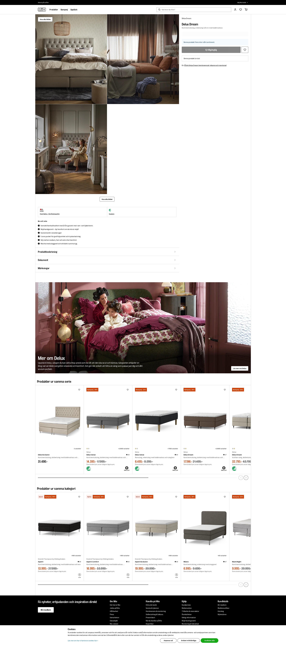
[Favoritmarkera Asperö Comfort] (127, 496)
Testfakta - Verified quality (50, 214)
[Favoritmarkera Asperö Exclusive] (176, 496)
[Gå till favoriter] (240, 9)
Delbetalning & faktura (154, 614)
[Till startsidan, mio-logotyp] (42, 9)
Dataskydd (114, 620)
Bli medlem (46, 609)
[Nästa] (246, 477)
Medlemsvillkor (223, 608)
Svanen (111, 214)
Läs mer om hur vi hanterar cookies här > (83, 640)
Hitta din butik (151, 605)
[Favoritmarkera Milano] (225, 496)
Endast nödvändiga (188, 640)
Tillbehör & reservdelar (190, 611)
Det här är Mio (115, 605)
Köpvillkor (150, 624)
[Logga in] (235, 9)
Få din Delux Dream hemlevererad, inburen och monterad (205, 65)
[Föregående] (241, 477)
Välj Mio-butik (241, 2)
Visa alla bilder (45, 19)
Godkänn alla (209, 640)
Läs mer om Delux (239, 368)
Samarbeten (114, 617)
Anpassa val (168, 640)
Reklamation (187, 608)
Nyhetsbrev (222, 614)
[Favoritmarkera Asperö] (79, 496)
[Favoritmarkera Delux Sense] (127, 389)
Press (112, 614)
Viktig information (189, 617)
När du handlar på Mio (154, 620)
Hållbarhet (114, 611)
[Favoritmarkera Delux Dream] (244, 50)
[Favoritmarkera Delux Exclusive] (79, 389)
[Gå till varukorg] (246, 9)
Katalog (221, 611)
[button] (71, 59)
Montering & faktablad (190, 624)
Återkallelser (186, 614)
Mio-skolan (114, 624)
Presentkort (150, 617)
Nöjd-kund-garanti (189, 620)
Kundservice (186, 605)
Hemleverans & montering (156, 611)
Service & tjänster (152, 608)
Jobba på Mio (115, 608)
